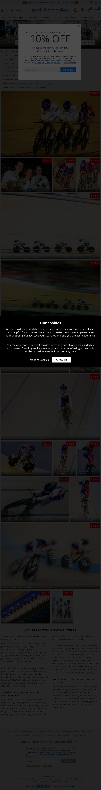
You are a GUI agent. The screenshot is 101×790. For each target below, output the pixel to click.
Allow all (61, 359)
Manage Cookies (39, 360)
